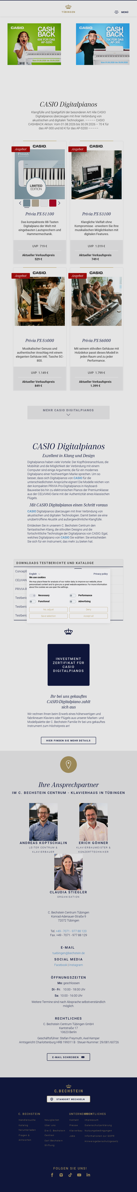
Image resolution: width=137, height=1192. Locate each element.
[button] (34, 574)
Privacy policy (101, 574)
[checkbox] (32, 595)
